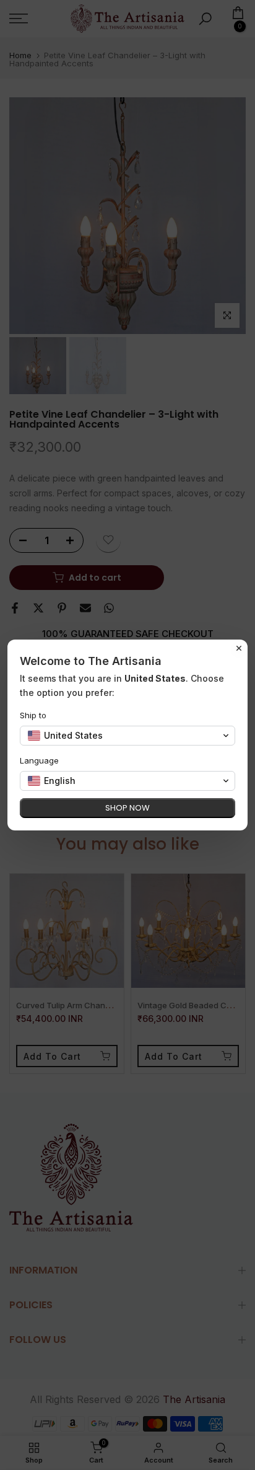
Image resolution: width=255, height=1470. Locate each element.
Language (39, 760)
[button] (127, 736)
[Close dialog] (239, 648)
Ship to (33, 715)
